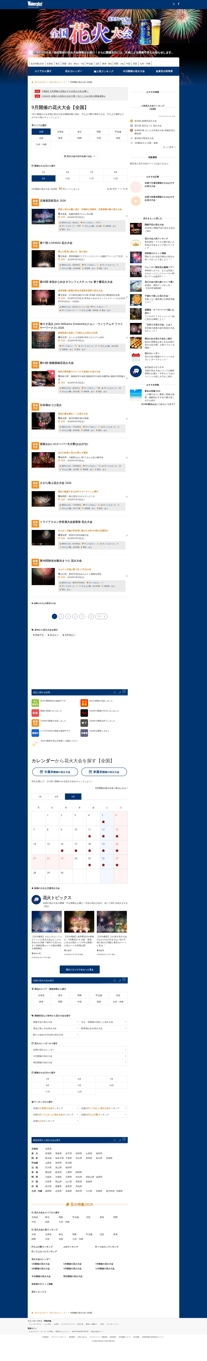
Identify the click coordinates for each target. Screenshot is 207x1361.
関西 (116, 63)
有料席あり (70, 634)
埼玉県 (79, 1158)
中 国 (35, 1181)
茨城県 (109, 1158)
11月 (91, 178)
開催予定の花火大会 (42, 1021)
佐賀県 (58, 1190)
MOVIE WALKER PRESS (80, 1331)
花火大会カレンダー (41, 1259)
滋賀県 (99, 1176)
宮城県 (48, 1153)
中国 (128, 63)
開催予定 (39, 634)
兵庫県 (68, 1176)
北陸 (97, 63)
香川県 (48, 1186)
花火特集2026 (37, 63)
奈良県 (79, 1176)
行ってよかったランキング (44, 1251)
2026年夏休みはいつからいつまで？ (158, 404)
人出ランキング (70, 1246)
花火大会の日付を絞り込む (80, 156)
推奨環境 (72, 1337)
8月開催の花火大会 (41, 1268)
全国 (34, 1234)
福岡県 (48, 1190)
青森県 (58, 1153)
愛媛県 (58, 1186)
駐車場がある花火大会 (91, 1028)
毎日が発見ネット (97, 1331)
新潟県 (68, 1162)
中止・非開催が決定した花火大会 (97, 1021)
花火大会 (80, 1324)
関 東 (35, 1158)
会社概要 (136, 1337)
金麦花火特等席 (164, 71)
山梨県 (48, 1162)
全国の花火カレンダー (43, 1049)
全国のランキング (48, 1108)
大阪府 (48, 1176)
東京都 (48, 1158)
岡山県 (58, 1181)
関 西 (35, 1176)
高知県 (79, 1186)
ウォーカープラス (35, 1324)
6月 (67, 172)
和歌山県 (90, 1176)
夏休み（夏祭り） (92, 1324)
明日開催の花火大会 (42, 1062)
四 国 (35, 1186)
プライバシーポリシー (58, 1337)
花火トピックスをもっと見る (79, 969)
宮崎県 (99, 1190)
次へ (100, 616)
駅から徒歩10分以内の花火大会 (48, 1034)
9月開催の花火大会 (72, 1268)
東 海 (35, 1172)
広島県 (48, 1181)
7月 (91, 172)
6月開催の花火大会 (72, 1263)
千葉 (82, 63)
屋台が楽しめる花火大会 (45, 1028)
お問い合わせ (82, 1337)
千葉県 (68, 1158)
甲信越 (89, 63)
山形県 (89, 1153)
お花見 (56, 1324)
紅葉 (102, 1324)
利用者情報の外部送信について (152, 1337)
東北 (57, 63)
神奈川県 (59, 1158)
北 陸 (35, 1167)
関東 (64, 63)
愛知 (110, 63)
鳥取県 (79, 1181)
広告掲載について (125, 1337)
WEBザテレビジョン (62, 1331)
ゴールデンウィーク (68, 1324)
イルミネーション (112, 1324)
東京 (70, 63)
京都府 (58, 1176)
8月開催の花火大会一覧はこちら (110, 787)
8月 (115, 172)
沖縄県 (119, 1190)
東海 (104, 63)
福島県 (99, 1153)
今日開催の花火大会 (134, 71)
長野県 (58, 1162)
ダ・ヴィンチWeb (47, 1331)
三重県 (68, 1172)
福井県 (68, 1167)
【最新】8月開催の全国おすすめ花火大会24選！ (65, 91)
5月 (43, 172)
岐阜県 (58, 1172)
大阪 (122, 63)
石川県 (48, 1167)
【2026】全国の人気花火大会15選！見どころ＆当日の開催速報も (73, 96)
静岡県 (79, 1172)
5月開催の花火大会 (41, 1263)
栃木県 (99, 1158)
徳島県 (68, 1186)
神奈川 (76, 63)
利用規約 (46, 1337)
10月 (67, 178)
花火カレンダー (73, 71)
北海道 (50, 63)
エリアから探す (43, 71)
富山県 (58, 1167)
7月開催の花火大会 (104, 1263)
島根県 (89, 1181)
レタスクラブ (33, 1331)
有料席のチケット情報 (42, 1284)
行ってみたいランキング (107, 1246)
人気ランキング (105, 71)
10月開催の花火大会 (105, 1268)
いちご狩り (47, 1324)
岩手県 (68, 1153)
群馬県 (89, 1158)
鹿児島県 (110, 1190)
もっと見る (168, 147)
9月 (79, 1085)
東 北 (35, 1153)
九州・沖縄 (145, 63)
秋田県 (79, 1153)
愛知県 (48, 1172)
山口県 (68, 1181)
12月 (115, 178)
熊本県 (79, 1190)
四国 (135, 63)
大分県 (89, 1190)
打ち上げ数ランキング (42, 1246)
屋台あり (54, 634)
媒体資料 (113, 1337)
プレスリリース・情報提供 (98, 1337)
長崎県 (68, 1190)
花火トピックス (39, 1291)
